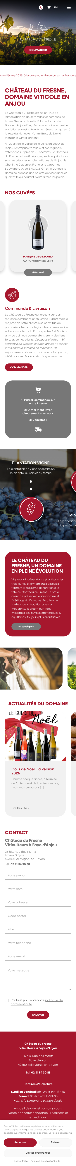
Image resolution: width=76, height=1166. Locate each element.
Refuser (56, 1142)
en (56, 7)
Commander (38, 50)
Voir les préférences (38, 1153)
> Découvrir (38, 272)
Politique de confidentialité (46, 1161)
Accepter (20, 1142)
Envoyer (38, 1015)
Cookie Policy (21, 1161)
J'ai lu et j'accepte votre (37, 1002)
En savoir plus (26, 627)
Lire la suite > (20, 808)
